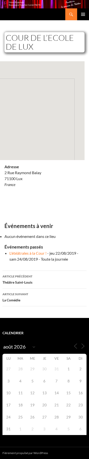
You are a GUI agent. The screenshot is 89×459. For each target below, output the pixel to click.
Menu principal (83, 14)
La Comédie (15, 297)
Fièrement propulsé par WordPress (25, 453)
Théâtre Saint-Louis (17, 279)
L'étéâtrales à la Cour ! (27, 253)
